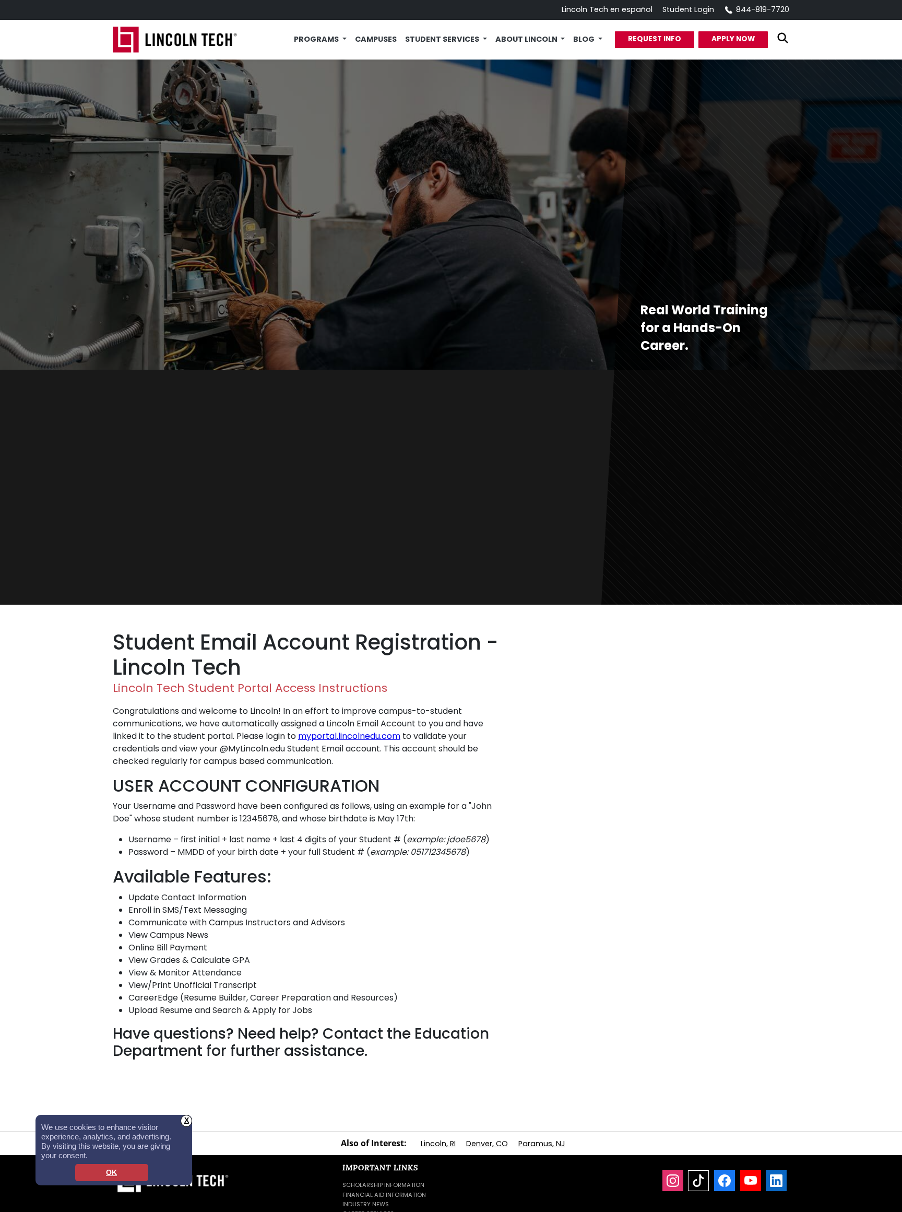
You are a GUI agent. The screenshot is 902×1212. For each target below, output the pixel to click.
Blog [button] (584, 39)
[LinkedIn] (776, 1180)
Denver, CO (487, 1143)
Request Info (654, 39)
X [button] (186, 1120)
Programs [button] (317, 39)
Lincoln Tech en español (607, 9)
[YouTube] (750, 1180)
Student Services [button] (443, 39)
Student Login (688, 9)
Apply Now (733, 39)
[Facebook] (724, 1180)
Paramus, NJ (541, 1143)
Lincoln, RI (438, 1143)
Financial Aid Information (384, 1195)
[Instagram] (672, 1180)
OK (111, 1172)
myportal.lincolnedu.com (349, 736)
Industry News (365, 1204)
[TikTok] (698, 1180)
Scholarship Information (383, 1185)
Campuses (376, 39)
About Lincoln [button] (527, 39)
